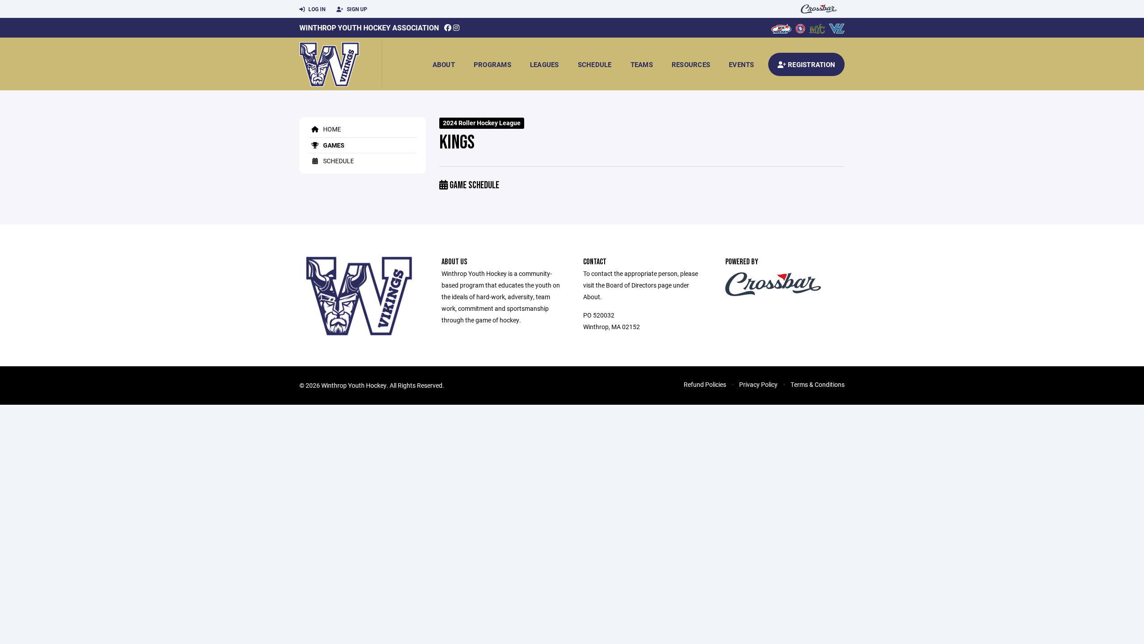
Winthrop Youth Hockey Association (369, 27)
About (444, 64)
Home (331, 129)
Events (741, 64)
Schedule (595, 64)
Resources (691, 64)
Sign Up (356, 9)
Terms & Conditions (818, 384)
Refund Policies (705, 384)
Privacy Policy (758, 384)
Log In (316, 9)
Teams (642, 64)
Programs (492, 64)
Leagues (544, 64)
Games (333, 145)
